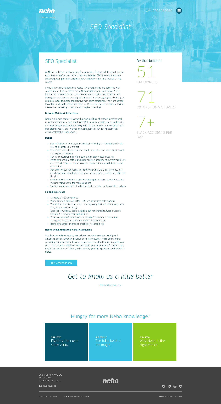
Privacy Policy (165, 396)
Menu (179, 11)
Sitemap (178, 396)
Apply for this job (61, 263)
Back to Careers (48, 17)
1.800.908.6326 (161, 10)
